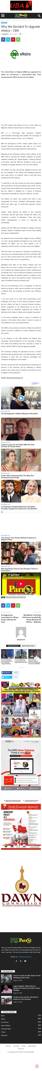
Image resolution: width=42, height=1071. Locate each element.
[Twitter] (8, 39)
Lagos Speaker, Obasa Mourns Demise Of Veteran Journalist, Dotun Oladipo (26, 988)
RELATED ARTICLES (13, 646)
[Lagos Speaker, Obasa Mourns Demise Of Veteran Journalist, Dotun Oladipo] (6, 989)
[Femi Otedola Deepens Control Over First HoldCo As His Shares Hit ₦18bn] (34, 654)
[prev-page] (20, 667)
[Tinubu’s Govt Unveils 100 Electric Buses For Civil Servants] (6, 1000)
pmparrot (6, 34)
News (3, 1016)
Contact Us (21, 1048)
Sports (3, 1019)
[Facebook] (3, 39)
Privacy (24, 1046)
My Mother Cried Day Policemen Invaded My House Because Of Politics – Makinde (31, 618)
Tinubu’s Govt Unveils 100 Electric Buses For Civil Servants (25, 998)
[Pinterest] (13, 39)
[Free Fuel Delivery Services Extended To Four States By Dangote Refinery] (7, 654)
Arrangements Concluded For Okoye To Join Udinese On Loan (9, 618)
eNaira (23, 597)
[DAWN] (21, 886)
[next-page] (22, 667)
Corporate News (6, 1029)
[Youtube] (25, 961)
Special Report (5, 1025)
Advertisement (32, 1046)
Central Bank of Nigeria (12, 597)
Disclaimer (16, 1046)
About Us (8, 1046)
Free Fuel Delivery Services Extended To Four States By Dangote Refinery (7, 661)
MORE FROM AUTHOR (28, 646)
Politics (3, 1032)
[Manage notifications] (37, 1066)
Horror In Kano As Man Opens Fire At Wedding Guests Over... (27, 976)
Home (2, 20)
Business (8, 20)
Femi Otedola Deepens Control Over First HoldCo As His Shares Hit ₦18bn (34, 661)
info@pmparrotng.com (25, 957)
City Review (5, 1022)
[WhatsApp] (18, 39)
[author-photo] (21, 632)
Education (4, 1035)
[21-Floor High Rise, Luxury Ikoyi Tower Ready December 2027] (21, 654)
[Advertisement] (21, 102)
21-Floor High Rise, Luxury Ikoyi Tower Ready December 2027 (21, 661)
